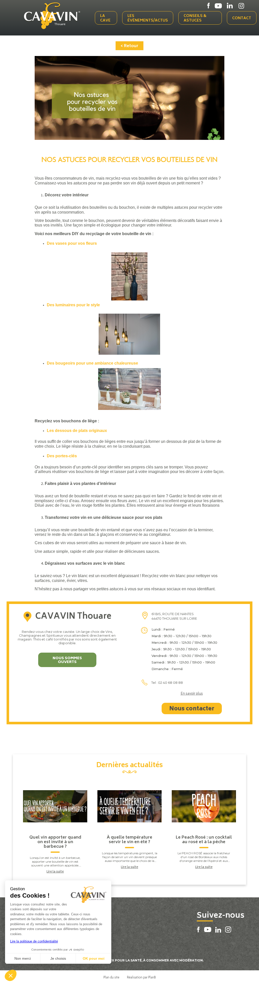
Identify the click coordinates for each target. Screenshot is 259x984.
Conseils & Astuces (195, 18)
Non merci (22, 958)
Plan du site (111, 977)
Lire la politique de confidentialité (34, 941)
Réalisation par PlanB (141, 977)
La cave (105, 18)
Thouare (60, 24)
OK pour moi (93, 958)
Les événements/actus (147, 18)
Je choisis (58, 958)
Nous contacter (191, 709)
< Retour (129, 46)
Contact (241, 18)
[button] (11, 975)
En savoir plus (192, 694)
